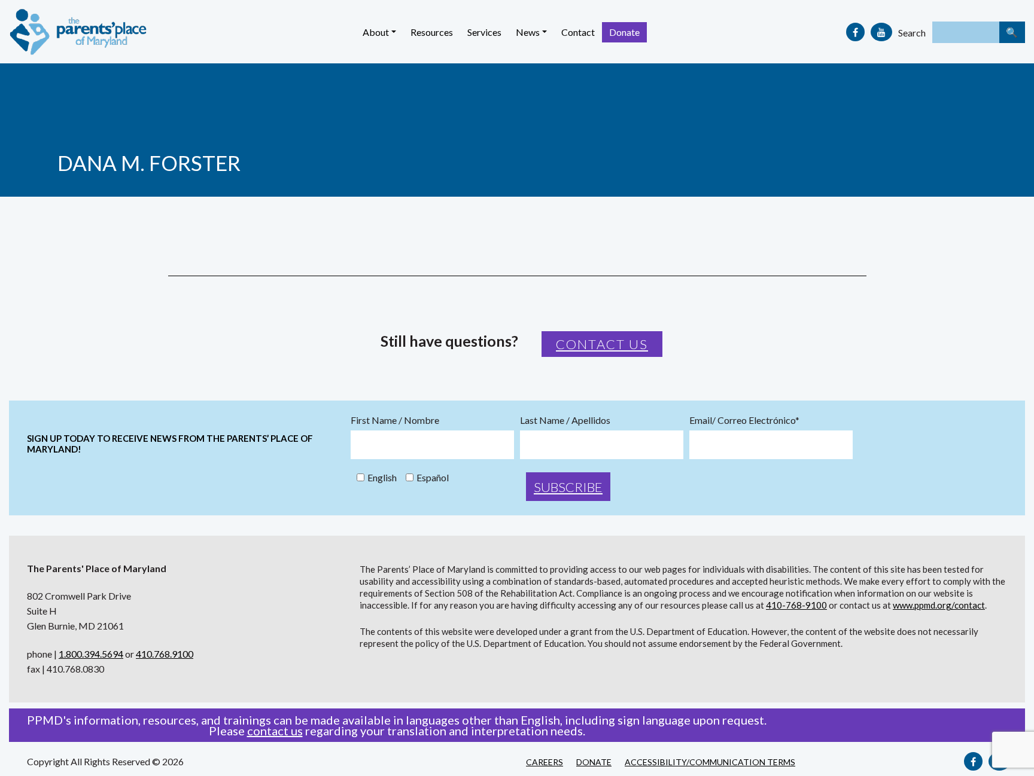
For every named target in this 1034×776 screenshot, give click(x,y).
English (382, 477)
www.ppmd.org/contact (939, 605)
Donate (624, 32)
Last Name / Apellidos (565, 420)
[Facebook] (855, 32)
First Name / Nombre (395, 420)
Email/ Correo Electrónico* (744, 420)
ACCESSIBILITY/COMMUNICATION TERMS (710, 762)
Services (484, 32)
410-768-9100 (796, 605)
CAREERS (544, 762)
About (376, 32)
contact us (275, 730)
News (528, 32)
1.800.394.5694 (91, 653)
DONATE (594, 762)
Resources (431, 32)
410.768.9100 (164, 653)
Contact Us (602, 344)
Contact (578, 32)
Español (432, 477)
